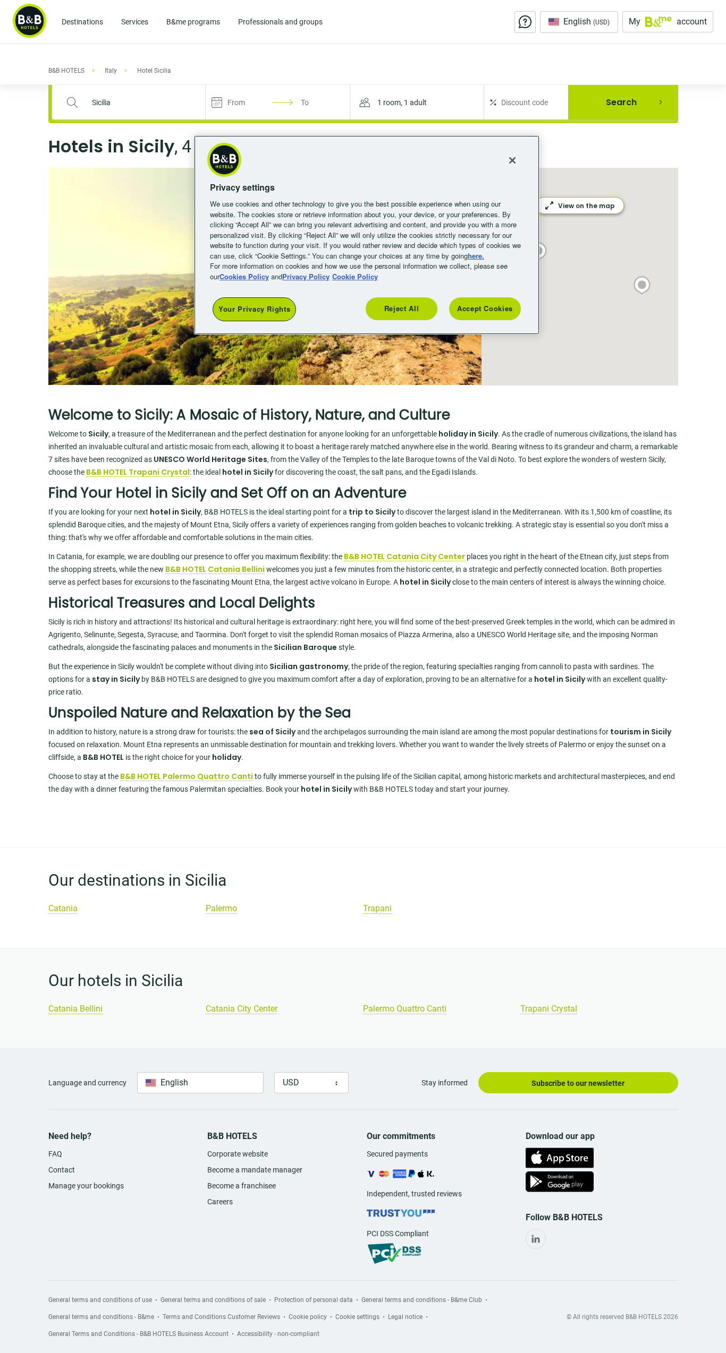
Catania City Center (241, 1009)
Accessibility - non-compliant (278, 1334)
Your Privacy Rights (254, 309)
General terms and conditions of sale (213, 1300)
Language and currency (87, 1082)
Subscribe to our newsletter (577, 1083)
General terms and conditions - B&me (101, 1317)
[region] (366, 235)
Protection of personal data (313, 1300)
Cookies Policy (244, 276)
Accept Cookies (485, 308)
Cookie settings (357, 1317)
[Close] (512, 160)
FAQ (55, 1154)
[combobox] (135, 102)
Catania (63, 908)
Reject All (401, 308)
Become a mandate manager (254, 1170)
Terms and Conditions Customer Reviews (221, 1317)
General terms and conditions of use (100, 1300)
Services (134, 22)
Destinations (82, 22)
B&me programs (193, 22)
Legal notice (405, 1317)
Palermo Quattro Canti (404, 1009)
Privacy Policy (306, 276)
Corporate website (237, 1154)
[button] (417, 102)
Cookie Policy (355, 276)
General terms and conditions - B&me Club (421, 1300)
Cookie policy (308, 1317)
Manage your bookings (86, 1185)
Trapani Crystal (548, 1009)
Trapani (377, 908)
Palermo (221, 908)
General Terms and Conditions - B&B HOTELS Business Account (138, 1334)
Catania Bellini (75, 1009)
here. (476, 256)
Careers (220, 1201)
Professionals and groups (280, 22)
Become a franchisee (241, 1185)
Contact (61, 1170)
